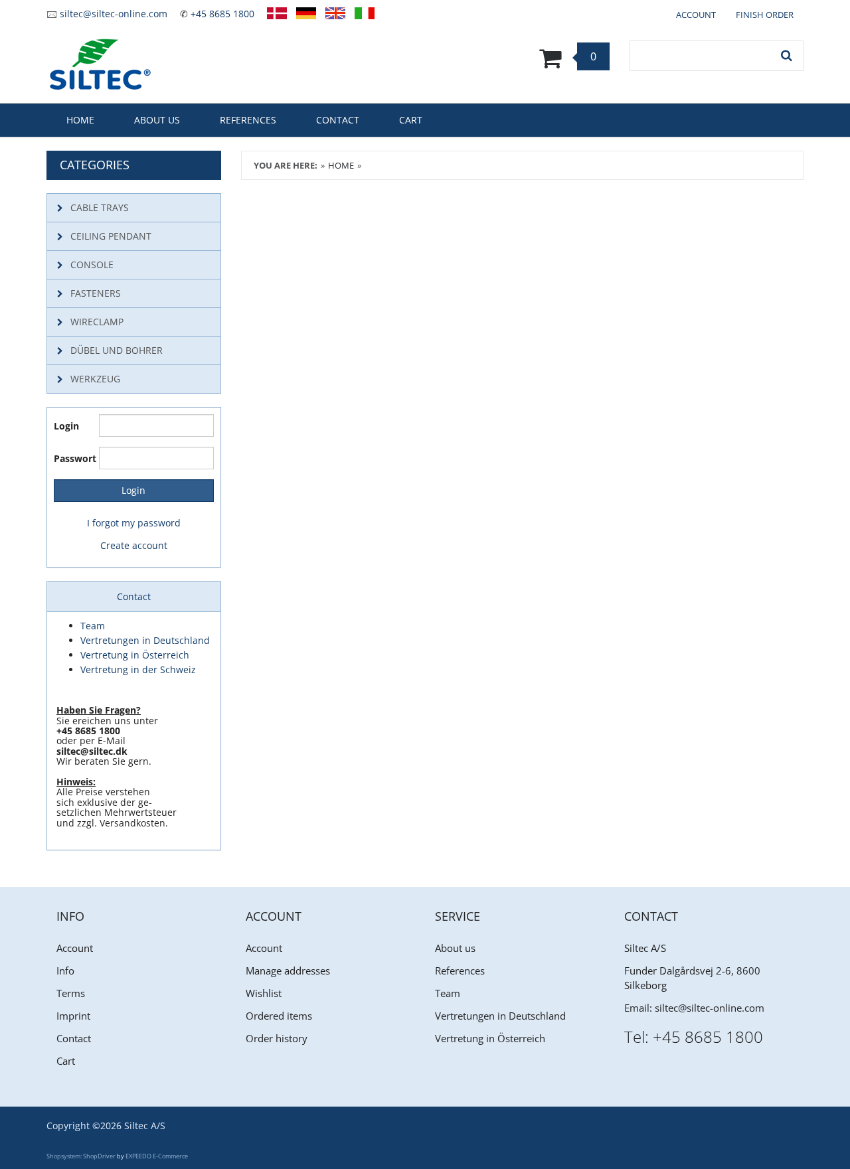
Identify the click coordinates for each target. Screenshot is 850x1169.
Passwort (71, 458)
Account (74, 948)
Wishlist (264, 993)
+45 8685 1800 (222, 13)
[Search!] (787, 55)
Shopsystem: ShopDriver (81, 1156)
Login (66, 426)
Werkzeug (95, 378)
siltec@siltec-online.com (113, 13)
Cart (410, 120)
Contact (337, 120)
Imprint (73, 1015)
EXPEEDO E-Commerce (157, 1156)
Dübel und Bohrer (116, 350)
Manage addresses (288, 970)
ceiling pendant (110, 236)
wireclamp (97, 321)
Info (65, 970)
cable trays (99, 207)
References (248, 120)
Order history (276, 1038)
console (92, 264)
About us (157, 120)
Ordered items (279, 1015)
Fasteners (95, 293)
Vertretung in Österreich (490, 1038)
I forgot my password (134, 522)
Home (80, 120)
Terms (70, 993)
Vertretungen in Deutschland (500, 1015)
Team (447, 993)
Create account (133, 545)
